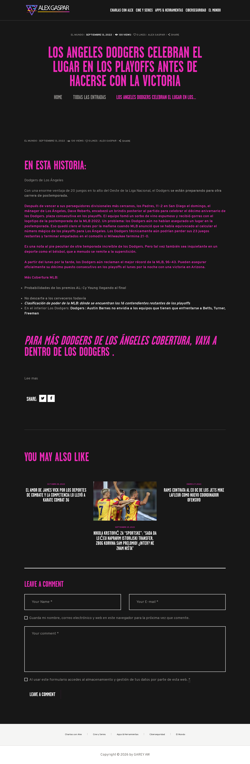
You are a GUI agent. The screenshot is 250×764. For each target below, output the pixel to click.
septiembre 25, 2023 (125, 527)
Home (58, 97)
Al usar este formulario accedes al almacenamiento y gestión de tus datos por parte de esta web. (109, 680)
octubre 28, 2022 (56, 484)
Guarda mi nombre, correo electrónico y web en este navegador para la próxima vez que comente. (109, 618)
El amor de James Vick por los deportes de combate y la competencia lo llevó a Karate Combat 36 (56, 494)
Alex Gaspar (156, 34)
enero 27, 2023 (194, 484)
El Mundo (77, 34)
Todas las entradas (89, 97)
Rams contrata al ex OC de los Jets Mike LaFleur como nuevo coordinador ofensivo (194, 494)
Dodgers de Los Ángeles (138, 340)
